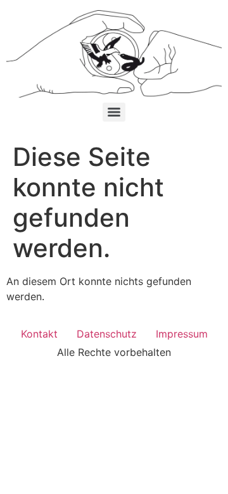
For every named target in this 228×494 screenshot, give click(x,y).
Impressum (182, 333)
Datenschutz (107, 333)
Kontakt (39, 333)
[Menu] (114, 112)
